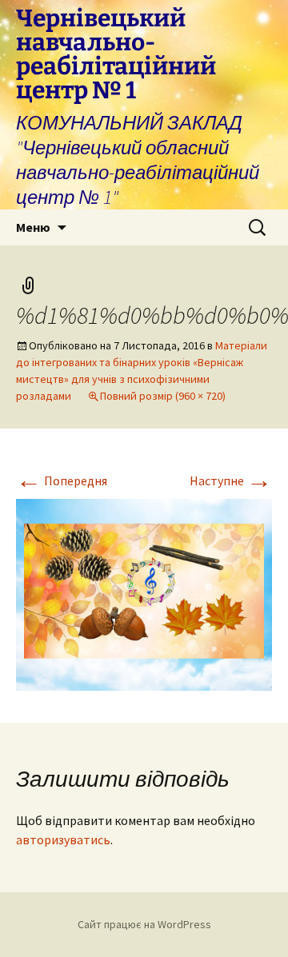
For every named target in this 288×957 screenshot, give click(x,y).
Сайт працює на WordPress (144, 924)
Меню (33, 227)
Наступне (231, 480)
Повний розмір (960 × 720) (163, 396)
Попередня (61, 480)
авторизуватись (63, 839)
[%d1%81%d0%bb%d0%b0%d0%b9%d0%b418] (144, 593)
